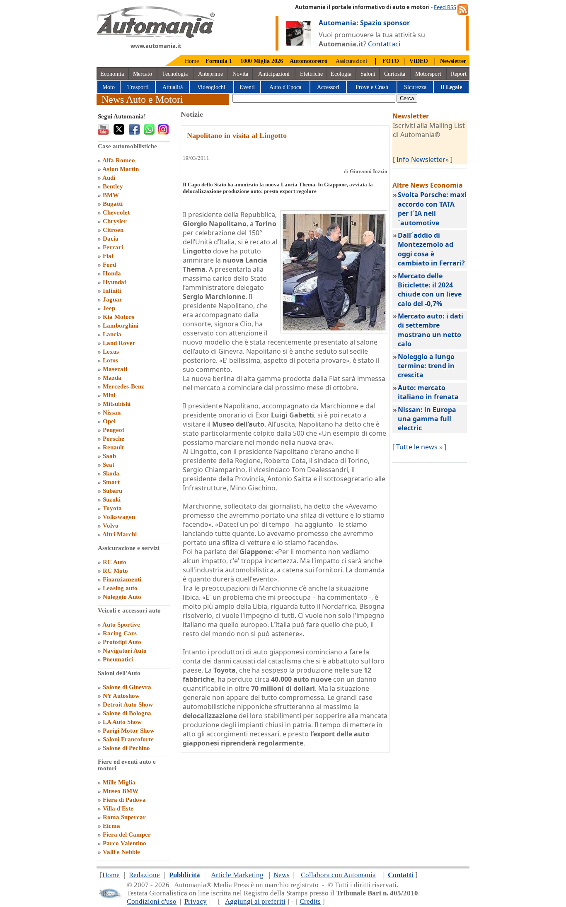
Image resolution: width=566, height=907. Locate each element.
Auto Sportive (121, 624)
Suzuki (112, 499)
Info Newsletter (421, 159)
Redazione (144, 875)
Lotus (110, 360)
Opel (109, 421)
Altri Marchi (119, 534)
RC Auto (114, 562)
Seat (108, 464)
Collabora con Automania (338, 875)
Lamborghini (120, 325)
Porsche (113, 438)
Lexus (111, 351)
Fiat (108, 256)
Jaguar (112, 299)
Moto (108, 87)
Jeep (109, 308)
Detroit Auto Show (128, 704)
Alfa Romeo (118, 160)
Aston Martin (120, 169)
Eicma (111, 826)
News (281, 875)
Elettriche (311, 74)
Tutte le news (417, 446)
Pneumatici (118, 659)
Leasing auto (120, 588)
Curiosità (394, 74)
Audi (108, 177)
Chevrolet (116, 212)
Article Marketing (237, 875)
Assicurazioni (351, 61)
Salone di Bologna (127, 713)
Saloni (367, 74)
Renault (113, 447)
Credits (310, 901)
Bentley (113, 186)
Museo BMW (120, 791)
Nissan (112, 412)
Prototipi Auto (122, 642)
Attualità (172, 87)
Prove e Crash (372, 87)
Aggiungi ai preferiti (255, 901)
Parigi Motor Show (129, 730)
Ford (109, 264)
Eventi (247, 87)
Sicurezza (415, 87)
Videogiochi (211, 87)
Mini (109, 395)
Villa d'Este (118, 808)
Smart (111, 482)
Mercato (142, 74)
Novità (240, 74)
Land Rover (119, 343)
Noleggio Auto (122, 596)
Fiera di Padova (124, 799)
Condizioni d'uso (152, 901)
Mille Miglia (119, 782)
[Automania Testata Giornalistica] (156, 35)
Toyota (112, 508)
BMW (111, 195)
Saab (109, 456)
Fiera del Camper (127, 834)
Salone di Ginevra (127, 687)
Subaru (112, 490)
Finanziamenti (122, 579)
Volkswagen (119, 517)
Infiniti (112, 290)
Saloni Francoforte (128, 739)
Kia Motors (118, 317)
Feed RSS (445, 7)
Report (459, 74)
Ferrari (113, 247)
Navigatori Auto (125, 650)
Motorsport (428, 74)
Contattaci (384, 43)
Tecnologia (175, 74)
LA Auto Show (122, 722)
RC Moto (115, 570)
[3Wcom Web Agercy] (110, 897)
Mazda (112, 377)
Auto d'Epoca (285, 87)
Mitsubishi (117, 403)
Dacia (111, 238)
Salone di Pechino (126, 748)
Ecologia (341, 74)
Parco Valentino (124, 843)
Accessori (328, 87)
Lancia (112, 334)
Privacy (195, 901)
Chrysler (115, 221)
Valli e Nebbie (121, 852)
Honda (112, 273)
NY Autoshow (121, 695)
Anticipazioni (274, 74)
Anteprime (210, 74)
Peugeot (113, 430)
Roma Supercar (124, 817)
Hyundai (114, 282)
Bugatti (113, 203)
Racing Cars (120, 633)
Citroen (113, 230)
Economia (112, 74)
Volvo (111, 525)
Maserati (115, 369)
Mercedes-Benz (123, 386)
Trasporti (138, 87)
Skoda (111, 473)
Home (192, 61)
